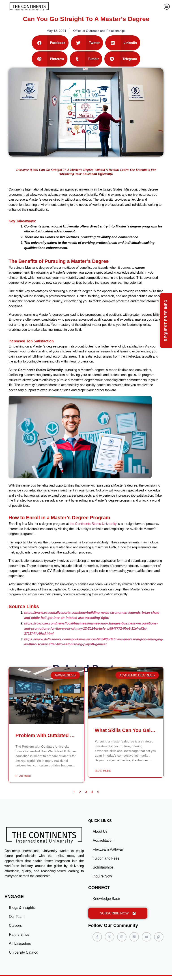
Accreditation (103, 840)
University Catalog (23, 952)
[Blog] (158, 937)
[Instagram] (122, 937)
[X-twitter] (109, 937)
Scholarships (103, 867)
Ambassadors (20, 943)
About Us (100, 831)
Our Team (16, 916)
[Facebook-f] (97, 937)
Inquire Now (102, 876)
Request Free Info (166, 320)
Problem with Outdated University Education (66, 735)
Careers (15, 925)
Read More (23, 776)
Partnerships (19, 934)
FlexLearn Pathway (108, 849)
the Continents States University (93, 524)
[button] (167, 7)
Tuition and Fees (106, 858)
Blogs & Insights (22, 908)
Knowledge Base (106, 899)
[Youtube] (146, 937)
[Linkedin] (134, 937)
